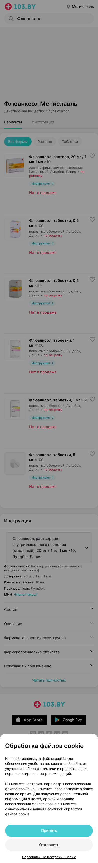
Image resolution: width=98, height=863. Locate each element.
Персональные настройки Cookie (49, 857)
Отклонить (49, 844)
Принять (49, 830)
